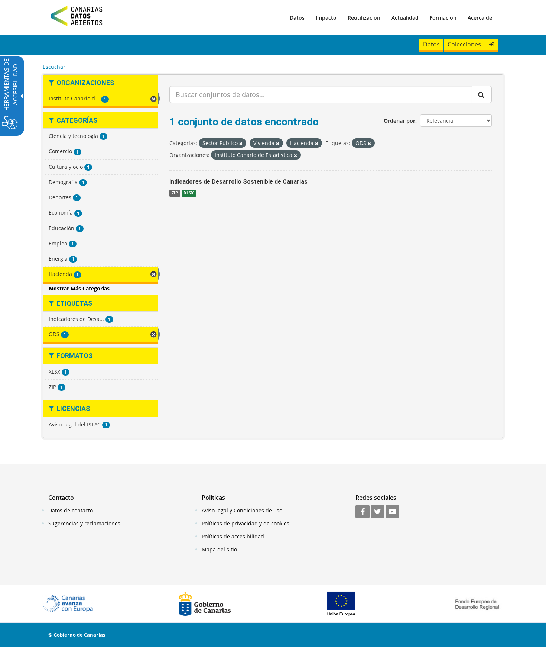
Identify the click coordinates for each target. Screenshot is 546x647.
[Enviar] (482, 94)
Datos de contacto (70, 510)
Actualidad (405, 17)
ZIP (175, 193)
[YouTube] (392, 512)
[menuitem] (297, 17)
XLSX (189, 193)
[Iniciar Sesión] (491, 44)
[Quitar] (241, 143)
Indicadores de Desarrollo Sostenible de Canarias (238, 181)
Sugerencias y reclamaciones (84, 523)
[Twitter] (377, 512)
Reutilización (364, 17)
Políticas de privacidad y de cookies (245, 523)
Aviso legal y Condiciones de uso (242, 510)
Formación (443, 17)
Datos (297, 17)
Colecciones (464, 44)
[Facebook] (362, 512)
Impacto (326, 17)
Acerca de (480, 17)
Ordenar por (399, 120)
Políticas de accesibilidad (233, 536)
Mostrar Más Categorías (79, 288)
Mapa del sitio (219, 549)
